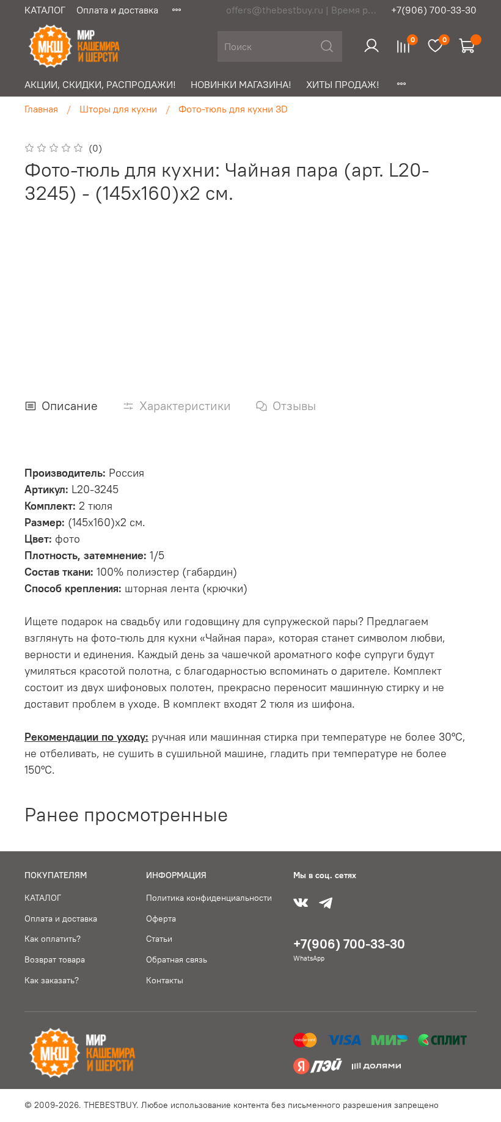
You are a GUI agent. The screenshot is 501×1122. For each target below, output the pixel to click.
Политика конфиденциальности (209, 897)
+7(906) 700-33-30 (434, 10)
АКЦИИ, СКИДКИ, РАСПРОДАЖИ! (100, 84)
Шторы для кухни (118, 109)
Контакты (164, 980)
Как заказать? (51, 980)
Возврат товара (54, 959)
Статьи (159, 938)
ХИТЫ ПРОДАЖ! (342, 84)
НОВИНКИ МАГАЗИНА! (241, 84)
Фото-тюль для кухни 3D (233, 109)
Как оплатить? (52, 938)
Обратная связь (176, 959)
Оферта (161, 918)
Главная (41, 109)
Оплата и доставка (117, 10)
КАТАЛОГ (44, 10)
